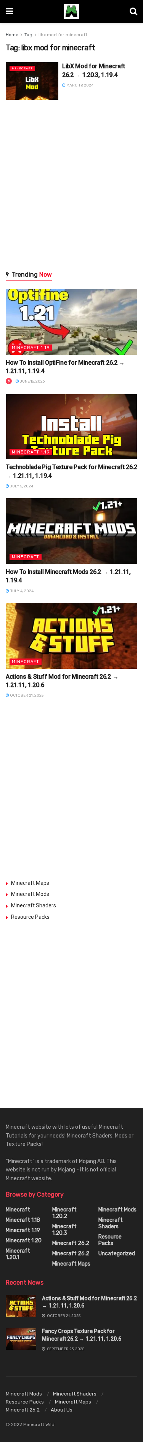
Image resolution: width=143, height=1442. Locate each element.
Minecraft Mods (30, 894)
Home (12, 34)
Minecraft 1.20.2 (64, 1212)
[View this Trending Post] (9, 381)
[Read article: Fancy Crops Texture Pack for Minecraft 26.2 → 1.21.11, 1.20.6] (21, 1338)
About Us (61, 1410)
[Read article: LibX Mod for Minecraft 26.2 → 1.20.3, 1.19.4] (32, 81)
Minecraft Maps (30, 883)
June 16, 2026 (32, 381)
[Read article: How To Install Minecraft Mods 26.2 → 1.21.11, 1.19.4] (71, 531)
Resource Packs (30, 917)
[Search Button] (133, 11)
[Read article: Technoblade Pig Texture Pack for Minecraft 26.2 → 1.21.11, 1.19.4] (71, 427)
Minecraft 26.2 (70, 1243)
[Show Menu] (9, 11)
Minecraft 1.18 (23, 1220)
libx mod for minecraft (63, 34)
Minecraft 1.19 (31, 347)
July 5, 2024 (21, 486)
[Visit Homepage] (71, 11)
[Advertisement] (71, 184)
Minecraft (22, 68)
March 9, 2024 (79, 85)
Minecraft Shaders (33, 905)
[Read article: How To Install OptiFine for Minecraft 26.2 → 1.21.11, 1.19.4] (71, 322)
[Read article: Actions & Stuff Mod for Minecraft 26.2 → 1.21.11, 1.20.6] (71, 636)
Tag (28, 34)
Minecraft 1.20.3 (64, 1229)
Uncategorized (116, 1253)
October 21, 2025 (26, 695)
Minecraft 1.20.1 (18, 1254)
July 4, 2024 (21, 591)
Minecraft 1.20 (24, 1240)
